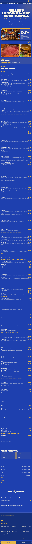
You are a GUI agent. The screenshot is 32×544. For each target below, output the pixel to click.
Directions (23, 542)
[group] (16, 50)
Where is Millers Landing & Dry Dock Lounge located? (10, 497)
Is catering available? (4, 502)
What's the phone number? (5, 500)
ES (3, 520)
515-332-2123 (15, 23)
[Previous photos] (28, 42)
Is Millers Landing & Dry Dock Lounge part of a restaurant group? (12, 505)
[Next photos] (30, 42)
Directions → (3, 480)
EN (1, 520)
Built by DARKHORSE (27, 538)
